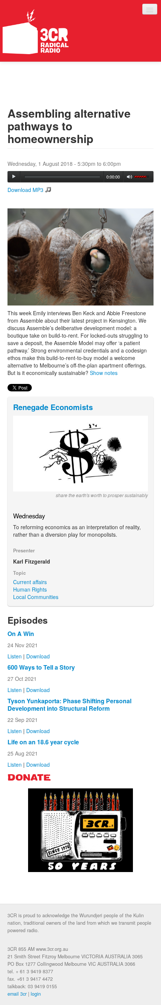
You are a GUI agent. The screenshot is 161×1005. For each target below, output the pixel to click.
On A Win (20, 633)
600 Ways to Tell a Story (41, 667)
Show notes (104, 372)
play (13, 176)
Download (38, 656)
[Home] (35, 32)
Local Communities (35, 597)
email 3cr (17, 993)
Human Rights (30, 589)
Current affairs (30, 582)
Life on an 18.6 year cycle (43, 742)
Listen (14, 656)
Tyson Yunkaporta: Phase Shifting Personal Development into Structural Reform (69, 705)
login (36, 993)
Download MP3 (25, 189)
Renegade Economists (53, 406)
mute (130, 176)
